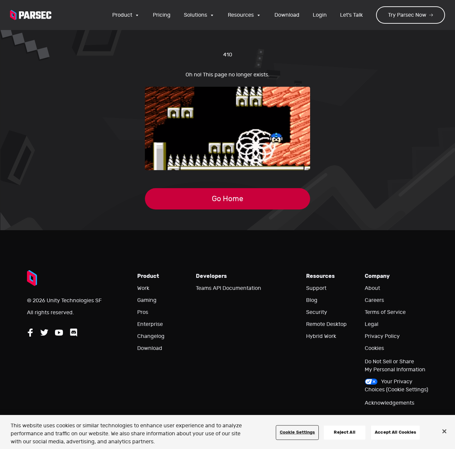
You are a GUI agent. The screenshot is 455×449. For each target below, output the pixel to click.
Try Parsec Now (407, 15)
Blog (311, 300)
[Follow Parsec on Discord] (74, 333)
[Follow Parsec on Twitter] (44, 332)
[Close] (444, 431)
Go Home (227, 198)
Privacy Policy (382, 336)
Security (316, 312)
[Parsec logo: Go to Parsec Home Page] (30, 15)
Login (320, 15)
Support (316, 288)
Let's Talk (351, 15)
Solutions (195, 15)
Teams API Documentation (228, 288)
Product (122, 15)
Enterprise (150, 324)
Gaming (147, 300)
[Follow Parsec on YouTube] (59, 333)
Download (286, 15)
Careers (374, 300)
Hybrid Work (321, 336)
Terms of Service (385, 312)
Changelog (151, 336)
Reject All (344, 432)
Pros (142, 312)
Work (143, 288)
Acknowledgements (389, 403)
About (372, 288)
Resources (241, 15)
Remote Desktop (326, 324)
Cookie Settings (297, 432)
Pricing (162, 15)
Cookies (374, 348)
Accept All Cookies (395, 432)
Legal (371, 324)
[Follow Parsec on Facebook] (30, 333)
